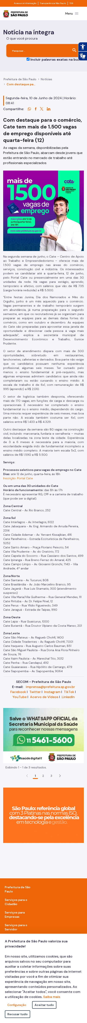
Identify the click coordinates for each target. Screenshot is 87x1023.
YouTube (19, 697)
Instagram (52, 692)
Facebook (18, 692)
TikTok (69, 692)
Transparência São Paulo (53, 3)
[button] (60, 775)
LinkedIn (68, 697)
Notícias (46, 79)
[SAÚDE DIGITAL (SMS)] (43, 735)
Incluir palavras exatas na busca (57, 59)
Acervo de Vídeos (44, 697)
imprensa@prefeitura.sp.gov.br (50, 687)
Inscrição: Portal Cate (18, 478)
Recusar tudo (17, 1014)
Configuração (16, 1005)
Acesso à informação (25, 3)
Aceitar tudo (44, 1005)
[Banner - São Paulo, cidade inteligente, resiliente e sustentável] (43, 815)
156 (71, 3)
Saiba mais (51, 997)
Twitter (35, 692)
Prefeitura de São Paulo (20, 79)
